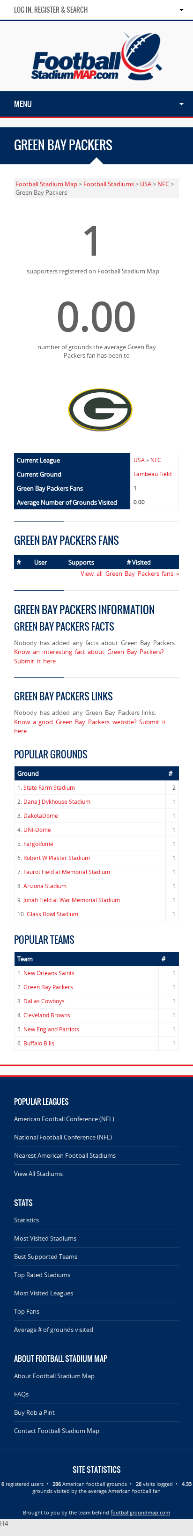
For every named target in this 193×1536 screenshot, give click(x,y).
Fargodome (38, 844)
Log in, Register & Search (51, 10)
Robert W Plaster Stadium (56, 858)
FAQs (21, 1394)
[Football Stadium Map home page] (96, 87)
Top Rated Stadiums (42, 1275)
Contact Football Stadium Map (56, 1430)
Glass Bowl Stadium (52, 914)
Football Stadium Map (46, 184)
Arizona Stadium (45, 886)
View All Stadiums (38, 1173)
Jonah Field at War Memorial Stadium (71, 900)
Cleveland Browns (46, 1015)
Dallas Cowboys (44, 1001)
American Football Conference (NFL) (64, 1119)
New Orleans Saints (48, 973)
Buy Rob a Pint (34, 1412)
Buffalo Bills (38, 1043)
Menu (23, 104)
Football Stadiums (108, 184)
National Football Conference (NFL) (63, 1137)
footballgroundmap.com (140, 1512)
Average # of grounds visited (53, 1329)
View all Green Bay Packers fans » (130, 573)
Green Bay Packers (48, 987)
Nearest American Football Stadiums (65, 1155)
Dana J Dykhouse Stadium (56, 802)
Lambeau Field (152, 474)
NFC (163, 184)
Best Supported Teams (45, 1256)
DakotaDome (40, 816)
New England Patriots (51, 1029)
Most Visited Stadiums (45, 1238)
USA (145, 184)
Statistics (26, 1220)
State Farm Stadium (49, 788)
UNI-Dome (37, 830)
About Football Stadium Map (54, 1376)
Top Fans (26, 1311)
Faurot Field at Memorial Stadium (66, 872)
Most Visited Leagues (43, 1293)
